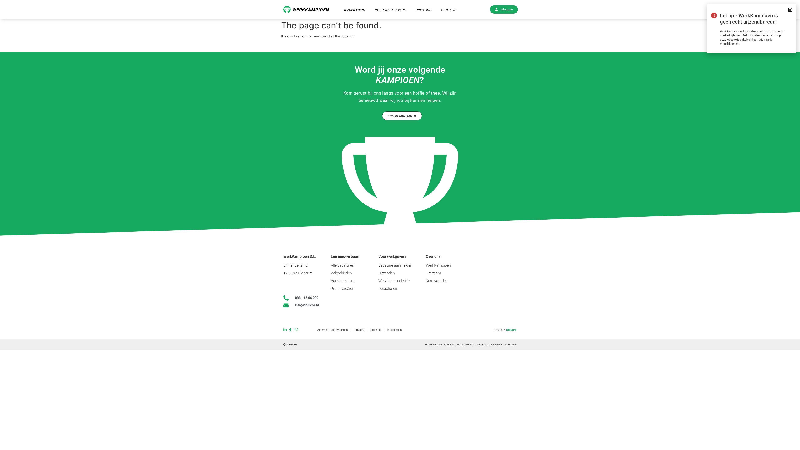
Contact (448, 10)
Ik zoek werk (354, 10)
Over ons (423, 10)
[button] (790, 9)
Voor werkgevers (390, 10)
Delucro (511, 329)
